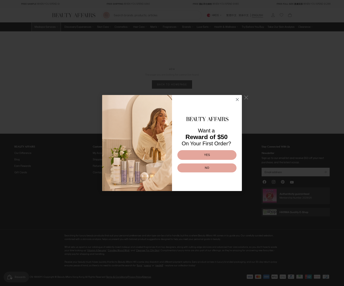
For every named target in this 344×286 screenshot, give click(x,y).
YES (207, 154)
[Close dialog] (237, 99)
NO (207, 167)
